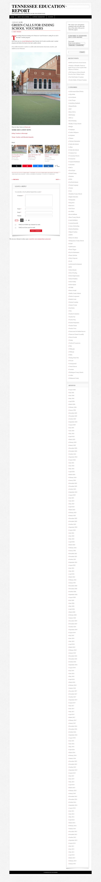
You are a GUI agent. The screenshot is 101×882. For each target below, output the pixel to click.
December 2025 (73, 413)
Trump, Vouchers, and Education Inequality (23, 137)
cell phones (72, 135)
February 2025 (72, 442)
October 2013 (72, 837)
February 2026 (72, 407)
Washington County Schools (76, 372)
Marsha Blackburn (73, 229)
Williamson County (74, 378)
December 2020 (73, 585)
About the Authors (23, 17)
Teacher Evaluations (74, 314)
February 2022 (72, 547)
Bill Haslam (72, 115)
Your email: (71, 41)
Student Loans (72, 299)
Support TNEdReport (38, 17)
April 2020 (72, 609)
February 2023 (72, 512)
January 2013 (72, 863)
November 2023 (73, 486)
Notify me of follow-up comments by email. (29, 224)
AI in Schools (72, 97)
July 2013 (71, 846)
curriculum (71, 164)
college (71, 147)
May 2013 (71, 852)
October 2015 (72, 767)
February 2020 (72, 615)
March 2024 (72, 474)
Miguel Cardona (73, 232)
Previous (15, 179)
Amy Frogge (72, 100)
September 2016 (73, 735)
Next (58, 179)
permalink (52, 174)
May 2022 (71, 539)
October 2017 (72, 697)
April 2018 (72, 679)
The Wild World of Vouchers (76, 77)
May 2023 (71, 504)
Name (19, 209)
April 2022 (72, 542)
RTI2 (70, 267)
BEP (70, 109)
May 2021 (71, 571)
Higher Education (73, 197)
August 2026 (72, 389)
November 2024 (73, 451)
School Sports (72, 284)
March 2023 (72, 509)
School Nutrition (73, 278)
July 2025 (71, 427)
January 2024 (72, 480)
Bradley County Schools (75, 123)
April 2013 (72, 855)
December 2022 (73, 518)
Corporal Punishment (74, 161)
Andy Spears (17, 31)
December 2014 (73, 796)
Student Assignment (74, 296)
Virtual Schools (73, 366)
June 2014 (71, 814)
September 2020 (73, 594)
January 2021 (72, 583)
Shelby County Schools (75, 293)
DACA (71, 167)
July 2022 (71, 533)
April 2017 (72, 714)
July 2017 (71, 705)
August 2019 (72, 632)
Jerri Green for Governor (18, 174)
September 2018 (73, 664)
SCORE (71, 287)
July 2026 (71, 392)
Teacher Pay (72, 317)
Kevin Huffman (73, 214)
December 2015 (73, 761)
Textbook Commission (74, 343)
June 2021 (71, 568)
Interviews (71, 205)
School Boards (72, 270)
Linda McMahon (73, 220)
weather (71, 375)
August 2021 (72, 565)
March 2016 (72, 752)
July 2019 (71, 635)
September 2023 (73, 492)
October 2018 (72, 662)
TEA (70, 311)
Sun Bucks (72, 308)
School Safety (72, 281)
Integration (71, 202)
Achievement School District (76, 91)
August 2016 (72, 738)
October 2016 (72, 732)
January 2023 (72, 515)
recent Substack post (27, 41)
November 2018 (73, 659)
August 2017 (72, 703)
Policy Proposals (73, 258)
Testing (71, 340)
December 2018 (73, 656)
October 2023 (72, 489)
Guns (70, 191)
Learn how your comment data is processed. (40, 239)
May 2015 (71, 782)
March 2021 (72, 577)
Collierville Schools (74, 150)
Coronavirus (72, 159)
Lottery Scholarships (74, 226)
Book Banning (72, 120)
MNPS (71, 235)
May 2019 (71, 641)
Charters (71, 138)
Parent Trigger (72, 249)
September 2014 (73, 805)
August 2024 (72, 460)
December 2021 (73, 553)
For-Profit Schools (73, 182)
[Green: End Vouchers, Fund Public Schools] (35, 149)
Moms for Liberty (73, 238)
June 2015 (71, 779)
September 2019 (73, 629)
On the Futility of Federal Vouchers (78, 80)
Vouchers (32, 172)
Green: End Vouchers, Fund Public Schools (34, 155)
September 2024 (73, 457)
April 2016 (72, 749)
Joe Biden (71, 211)
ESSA (70, 179)
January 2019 (72, 653)
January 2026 (72, 410)
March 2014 (72, 822)
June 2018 (71, 673)
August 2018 (72, 667)
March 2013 (72, 858)
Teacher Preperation (74, 322)
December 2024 (73, 448)
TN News (50, 17)
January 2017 (72, 723)
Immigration (72, 199)
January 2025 (72, 445)
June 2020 (71, 603)
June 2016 (71, 743)
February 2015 (72, 790)
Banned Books (73, 106)
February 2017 (72, 720)
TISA (70, 346)
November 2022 (73, 521)
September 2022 (73, 527)
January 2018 (72, 688)
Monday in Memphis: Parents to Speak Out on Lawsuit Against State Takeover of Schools (77, 67)
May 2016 (71, 746)
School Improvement (74, 276)
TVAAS (71, 360)
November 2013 (73, 834)
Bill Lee (71, 118)
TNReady (71, 352)
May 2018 (71, 676)
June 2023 (71, 501)
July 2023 (71, 498)
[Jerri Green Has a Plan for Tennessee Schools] (19, 149)
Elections (71, 176)
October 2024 (72, 454)
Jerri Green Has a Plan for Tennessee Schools (17, 155)
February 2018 (72, 685)
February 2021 (72, 580)
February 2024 (72, 477)
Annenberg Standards (74, 103)
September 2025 (73, 422)
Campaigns (72, 129)
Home (12, 17)
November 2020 (73, 588)
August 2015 (72, 773)
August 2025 (72, 425)
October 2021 (72, 559)
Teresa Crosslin (73, 337)
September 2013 (73, 840)
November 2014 (73, 799)
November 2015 (73, 764)
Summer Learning (73, 302)
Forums (71, 188)
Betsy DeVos (72, 112)
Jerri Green (26, 172)
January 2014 (72, 828)
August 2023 (72, 495)
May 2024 (71, 468)
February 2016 (72, 755)
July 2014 (71, 811)
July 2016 (71, 741)
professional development (75, 264)
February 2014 (72, 825)
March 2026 (72, 404)
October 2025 (72, 419)
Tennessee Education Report (38, 8)
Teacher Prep (72, 319)
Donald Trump (72, 173)
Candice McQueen (74, 132)
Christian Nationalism (74, 141)
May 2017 (71, 711)
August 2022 (72, 530)
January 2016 (72, 758)
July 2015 (71, 776)
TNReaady (72, 349)
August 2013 (72, 843)
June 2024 (71, 466)
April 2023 (72, 506)
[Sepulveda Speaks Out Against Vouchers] (52, 149)
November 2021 (73, 556)
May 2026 (71, 398)
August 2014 (72, 808)
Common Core (73, 153)
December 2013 (73, 831)
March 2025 (72, 439)
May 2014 (71, 817)
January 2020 (72, 618)
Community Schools (74, 156)
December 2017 (73, 691)
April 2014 (72, 820)
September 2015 (73, 770)
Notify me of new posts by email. (27, 227)
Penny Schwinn (73, 255)
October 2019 (72, 626)
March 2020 (72, 612)
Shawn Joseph (72, 290)
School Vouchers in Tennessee (34, 174)
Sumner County (73, 305)
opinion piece (72, 246)
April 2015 (72, 784)
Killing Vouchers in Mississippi (19, 133)
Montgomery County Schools (76, 240)
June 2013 (71, 849)
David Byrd (72, 170)
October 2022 (72, 524)
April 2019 (72, 644)
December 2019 (73, 621)
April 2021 (72, 574)
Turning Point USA (74, 357)
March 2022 (72, 545)
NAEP (71, 243)
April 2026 (72, 401)
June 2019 (71, 638)
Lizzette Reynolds (73, 223)
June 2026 (71, 395)
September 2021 (73, 562)
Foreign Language (73, 185)
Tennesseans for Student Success (77, 331)
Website (19, 216)
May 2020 (71, 606)
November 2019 (73, 624)
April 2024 (72, 471)
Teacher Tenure (73, 325)
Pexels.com (27, 127)
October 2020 (72, 591)
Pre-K (70, 261)
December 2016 (73, 726)
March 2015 (72, 787)
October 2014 (72, 802)
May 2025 (71, 433)
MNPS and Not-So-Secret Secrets (77, 62)
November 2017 (73, 694)
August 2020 (72, 597)
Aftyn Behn (72, 94)
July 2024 (71, 463)
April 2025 (72, 436)
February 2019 (72, 650)
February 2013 (72, 861)
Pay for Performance (74, 252)
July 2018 (71, 670)
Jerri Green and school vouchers (49, 172)
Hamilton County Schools (75, 194)
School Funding (73, 273)
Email (19, 212)
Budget (71, 126)
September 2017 (73, 700)
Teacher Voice (72, 328)
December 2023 (73, 483)
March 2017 (72, 717)
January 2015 (72, 793)
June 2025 (71, 430)
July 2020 (71, 600)
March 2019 (72, 647)
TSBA (70, 355)
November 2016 (73, 729)
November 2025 (73, 416)
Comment (20, 195)
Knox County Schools (74, 217)
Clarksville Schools (74, 144)
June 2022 (71, 536)
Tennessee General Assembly (76, 334)
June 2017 (71, 708)
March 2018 (72, 682)
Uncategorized (72, 363)
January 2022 (72, 550)
